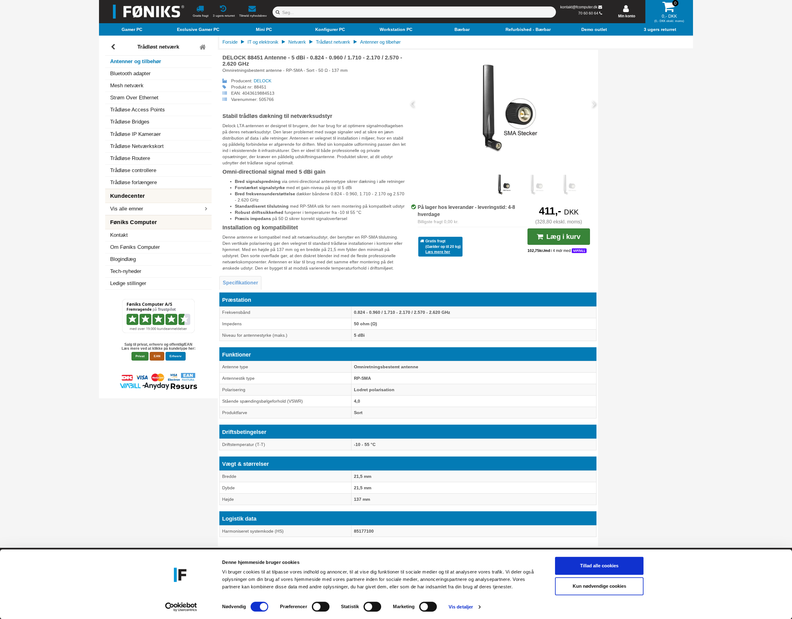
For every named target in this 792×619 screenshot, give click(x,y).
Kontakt (119, 235)
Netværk (297, 42)
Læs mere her (437, 252)
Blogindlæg (123, 259)
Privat (140, 356)
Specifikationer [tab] (240, 282)
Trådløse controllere (133, 170)
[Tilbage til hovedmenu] (203, 47)
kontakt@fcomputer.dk (578, 7)
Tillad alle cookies (599, 565)
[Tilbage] (114, 47)
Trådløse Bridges (129, 122)
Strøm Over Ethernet (134, 98)
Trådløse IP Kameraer (135, 134)
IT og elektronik (263, 42)
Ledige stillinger (128, 283)
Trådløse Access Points (137, 110)
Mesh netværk (127, 86)
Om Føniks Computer (135, 247)
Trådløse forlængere (133, 182)
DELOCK (262, 80)
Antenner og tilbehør (135, 61)
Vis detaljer (461, 606)
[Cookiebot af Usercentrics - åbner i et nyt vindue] (181, 607)
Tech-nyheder (125, 271)
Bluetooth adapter (130, 73)
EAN (157, 356)
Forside (230, 42)
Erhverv (176, 356)
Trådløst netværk (158, 47)
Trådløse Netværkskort (137, 146)
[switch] (320, 607)
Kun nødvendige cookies (599, 586)
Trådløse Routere (130, 158)
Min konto (626, 16)
